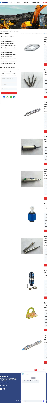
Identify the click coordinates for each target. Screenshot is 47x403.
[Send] (44, 401)
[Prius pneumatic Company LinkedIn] (4, 389)
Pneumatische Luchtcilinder (7, 36)
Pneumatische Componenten (8, 63)
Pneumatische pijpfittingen (7, 43)
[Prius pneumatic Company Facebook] (1, 389)
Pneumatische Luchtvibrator (8, 41)
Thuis (1, 31)
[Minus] (44, 374)
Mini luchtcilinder (5, 39)
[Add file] (23, 401)
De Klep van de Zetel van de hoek (8, 50)
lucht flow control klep (6, 56)
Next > (45, 369)
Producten (5, 31)
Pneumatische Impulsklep (7, 52)
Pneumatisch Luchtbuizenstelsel (8, 61)
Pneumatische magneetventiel (8, 47)
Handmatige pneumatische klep (8, 54)
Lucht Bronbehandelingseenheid (8, 45)
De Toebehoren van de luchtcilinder (9, 58)
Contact (9, 93)
